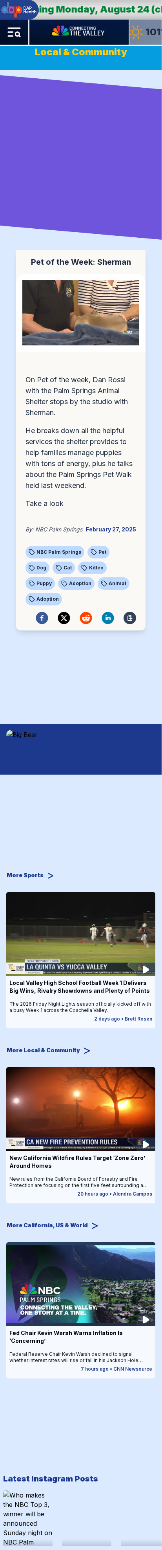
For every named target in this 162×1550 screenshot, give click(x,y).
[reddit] (86, 618)
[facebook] (42, 618)
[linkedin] (108, 618)
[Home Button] (78, 32)
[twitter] (64, 618)
